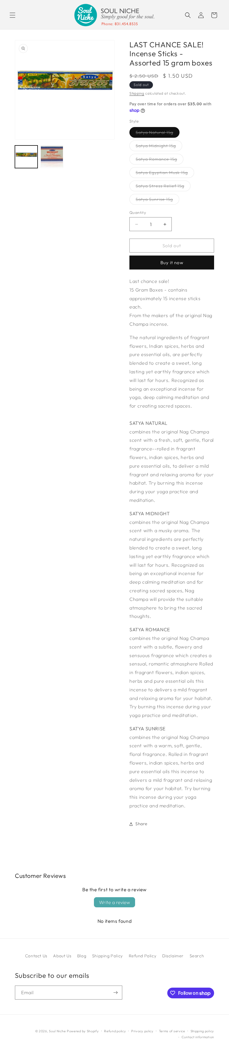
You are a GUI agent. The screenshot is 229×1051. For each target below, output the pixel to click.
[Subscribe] (115, 993)
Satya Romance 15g (159, 160)
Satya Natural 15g (158, 133)
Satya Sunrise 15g (157, 200)
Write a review (114, 902)
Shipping (136, 93)
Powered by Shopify (83, 1031)
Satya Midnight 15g (159, 147)
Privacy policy (142, 1031)
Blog (81, 955)
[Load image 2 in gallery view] (52, 156)
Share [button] (141, 823)
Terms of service (172, 1031)
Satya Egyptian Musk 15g (165, 174)
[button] (12, 15)
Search (197, 955)
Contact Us (36, 955)
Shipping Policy (107, 955)
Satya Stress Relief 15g (163, 187)
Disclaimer (173, 955)
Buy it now (171, 262)
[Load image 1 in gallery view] (26, 156)
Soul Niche (57, 1031)
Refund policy (115, 1031)
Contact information (198, 1037)
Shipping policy (202, 1031)
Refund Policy (143, 955)
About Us (62, 955)
